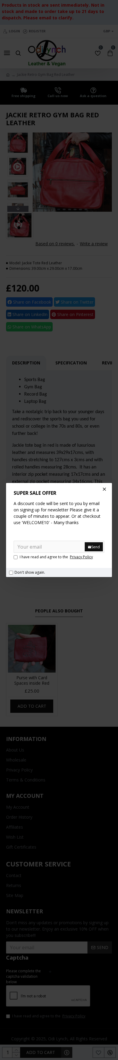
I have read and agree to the (56, 556)
